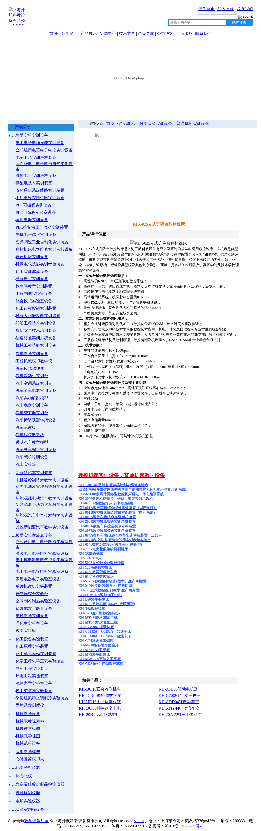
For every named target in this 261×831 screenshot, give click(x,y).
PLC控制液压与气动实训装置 (42, 227)
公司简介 (69, 33)
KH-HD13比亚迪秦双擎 (100, 702)
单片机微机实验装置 (34, 586)
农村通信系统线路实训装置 (40, 190)
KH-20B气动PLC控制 (98, 714)
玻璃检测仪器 (28, 793)
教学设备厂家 (36, 821)
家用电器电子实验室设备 (38, 579)
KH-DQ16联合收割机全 (100, 689)
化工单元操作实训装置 (36, 654)
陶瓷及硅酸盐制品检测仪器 (40, 784)
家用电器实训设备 (32, 220)
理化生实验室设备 (32, 623)
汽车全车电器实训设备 (36, 390)
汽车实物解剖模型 (32, 398)
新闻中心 (108, 33)
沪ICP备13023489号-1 (184, 826)
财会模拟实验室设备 (34, 301)
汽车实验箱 (26, 464)
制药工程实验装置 (32, 668)
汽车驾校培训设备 (32, 457)
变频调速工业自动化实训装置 (42, 242)
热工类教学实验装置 (34, 690)
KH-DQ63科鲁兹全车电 (100, 708)
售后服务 (184, 33)
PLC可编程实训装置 (34, 205)
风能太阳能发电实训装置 (38, 316)
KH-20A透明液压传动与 (180, 714)
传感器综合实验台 (32, 593)
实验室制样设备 (30, 809)
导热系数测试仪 (30, 705)
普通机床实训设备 (32, 257)
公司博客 (165, 33)
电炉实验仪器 (28, 801)
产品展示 (89, 33)
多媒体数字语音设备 (34, 608)
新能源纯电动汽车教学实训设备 (44, 498)
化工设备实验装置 (32, 639)
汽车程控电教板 (30, 435)
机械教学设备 (28, 714)
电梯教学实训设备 (32, 616)
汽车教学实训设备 (32, 353)
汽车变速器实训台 (32, 413)
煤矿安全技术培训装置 (36, 330)
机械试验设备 (28, 743)
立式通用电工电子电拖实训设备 (44, 150)
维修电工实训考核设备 (36, 175)
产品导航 (146, 33)
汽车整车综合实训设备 (36, 449)
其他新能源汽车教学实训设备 (42, 527)
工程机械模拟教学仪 (34, 361)
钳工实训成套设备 (32, 271)
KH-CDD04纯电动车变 (179, 702)
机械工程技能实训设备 (36, 345)
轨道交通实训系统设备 (36, 338)
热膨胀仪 (24, 776)
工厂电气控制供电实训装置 (40, 197)
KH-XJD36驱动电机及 (178, 689)
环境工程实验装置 (32, 676)
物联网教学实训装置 (34, 286)
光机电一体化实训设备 (36, 234)
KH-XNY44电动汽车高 (179, 708)
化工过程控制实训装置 (36, 308)
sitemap (140, 821)
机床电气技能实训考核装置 (40, 264)
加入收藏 (225, 9)
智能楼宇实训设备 (32, 279)
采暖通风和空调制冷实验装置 (42, 698)
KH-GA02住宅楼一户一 (180, 695)
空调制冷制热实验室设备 (38, 601)
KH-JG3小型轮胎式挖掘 (100, 695)
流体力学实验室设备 (34, 683)
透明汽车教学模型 (32, 442)
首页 (110, 123)
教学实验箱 (26, 630)
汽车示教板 (26, 427)
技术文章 (127, 33)
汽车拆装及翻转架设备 (36, 420)
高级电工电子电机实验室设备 (42, 553)
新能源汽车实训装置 (34, 473)
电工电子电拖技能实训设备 (40, 142)
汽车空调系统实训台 (34, 383)
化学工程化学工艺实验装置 (40, 661)
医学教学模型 (28, 752)
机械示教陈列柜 (30, 721)
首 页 (54, 33)
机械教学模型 (28, 728)
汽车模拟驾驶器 (30, 368)
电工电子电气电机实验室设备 (42, 571)
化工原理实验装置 (32, 646)
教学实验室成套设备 (34, 535)
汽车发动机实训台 (32, 376)
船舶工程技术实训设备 (36, 323)
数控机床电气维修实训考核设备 (44, 249)
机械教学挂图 (28, 736)
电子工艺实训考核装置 (36, 157)
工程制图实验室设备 (34, 293)
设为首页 (206, 9)
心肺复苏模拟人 (30, 759)
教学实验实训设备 (32, 135)
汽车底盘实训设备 (32, 405)
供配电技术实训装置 (34, 183)
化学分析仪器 (28, 767)
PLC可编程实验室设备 (36, 212)
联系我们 (245, 9)
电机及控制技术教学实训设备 (42, 480)
